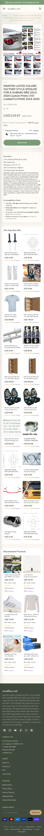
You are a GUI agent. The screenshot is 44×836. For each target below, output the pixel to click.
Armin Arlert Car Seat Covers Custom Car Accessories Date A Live (31, 409)
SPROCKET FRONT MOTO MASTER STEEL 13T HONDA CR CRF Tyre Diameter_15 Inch (31, 254)
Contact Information (9, 800)
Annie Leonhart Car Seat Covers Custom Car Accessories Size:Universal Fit (12, 409)
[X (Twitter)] (26, 730)
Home (5, 16)
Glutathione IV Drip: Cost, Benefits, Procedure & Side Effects (12, 655)
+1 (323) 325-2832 (9, 747)
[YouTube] (15, 730)
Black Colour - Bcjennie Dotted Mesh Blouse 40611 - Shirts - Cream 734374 (31, 615)
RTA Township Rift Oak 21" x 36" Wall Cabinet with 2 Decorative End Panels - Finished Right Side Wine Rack (31, 316)
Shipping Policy (7, 796)
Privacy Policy (7, 789)
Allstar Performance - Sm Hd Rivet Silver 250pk (12, 346)
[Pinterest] (31, 730)
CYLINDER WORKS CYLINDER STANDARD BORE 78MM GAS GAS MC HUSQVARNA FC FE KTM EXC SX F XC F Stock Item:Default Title (31, 440)
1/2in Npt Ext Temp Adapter (10, 533)
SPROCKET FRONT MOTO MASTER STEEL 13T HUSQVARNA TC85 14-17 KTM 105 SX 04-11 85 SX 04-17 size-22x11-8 (12, 471)
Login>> (11, 591)
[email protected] (15, 214)
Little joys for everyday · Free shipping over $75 (22, 2)
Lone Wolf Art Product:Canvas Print (30, 576)
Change (36, 131)
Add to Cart (22, 143)
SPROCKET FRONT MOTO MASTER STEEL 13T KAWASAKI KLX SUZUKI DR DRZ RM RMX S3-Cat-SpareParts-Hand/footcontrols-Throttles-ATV (31, 533)
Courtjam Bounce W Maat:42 (11, 615)
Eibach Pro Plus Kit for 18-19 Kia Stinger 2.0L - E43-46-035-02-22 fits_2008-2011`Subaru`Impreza (12, 440)
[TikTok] (21, 730)
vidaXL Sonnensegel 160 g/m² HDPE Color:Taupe (12, 576)
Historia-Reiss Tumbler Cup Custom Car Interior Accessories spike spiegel (31, 285)
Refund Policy (7, 785)
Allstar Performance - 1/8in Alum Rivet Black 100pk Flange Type (12, 254)
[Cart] (39, 8)
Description (7, 156)
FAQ (3, 770)
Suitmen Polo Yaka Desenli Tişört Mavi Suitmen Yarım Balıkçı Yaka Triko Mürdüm (11, 316)
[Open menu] (4, 8)
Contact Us (6, 766)
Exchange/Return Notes (12, 200)
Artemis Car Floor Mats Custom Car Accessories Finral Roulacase (31, 347)
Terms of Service (8, 792)
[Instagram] (10, 730)
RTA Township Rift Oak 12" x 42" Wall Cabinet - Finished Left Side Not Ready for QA (12, 378)
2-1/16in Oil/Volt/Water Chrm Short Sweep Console (31, 471)
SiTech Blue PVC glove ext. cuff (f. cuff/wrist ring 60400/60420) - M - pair (31, 655)
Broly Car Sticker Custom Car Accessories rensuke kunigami (31, 502)
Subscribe (35, 812)
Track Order (6, 774)
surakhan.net (13, 8)
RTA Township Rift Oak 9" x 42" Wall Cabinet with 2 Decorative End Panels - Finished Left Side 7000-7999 (31, 378)
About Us (5, 763)
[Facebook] (4, 730)
